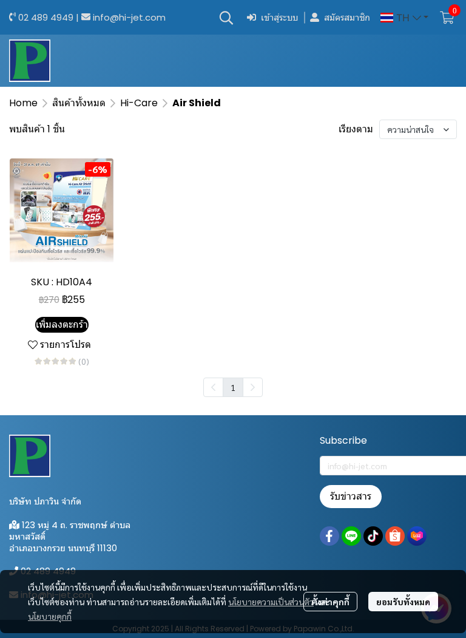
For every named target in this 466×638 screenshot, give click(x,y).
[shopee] (395, 536)
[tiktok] (373, 536)
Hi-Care (139, 103)
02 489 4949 (45, 17)
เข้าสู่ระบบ (279, 17)
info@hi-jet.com (129, 17)
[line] (351, 536)
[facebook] (329, 536)
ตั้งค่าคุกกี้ (330, 601)
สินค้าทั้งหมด (79, 103)
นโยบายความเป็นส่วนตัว (271, 601)
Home (23, 103)
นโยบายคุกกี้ (50, 616)
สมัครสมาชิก (347, 17)
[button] (226, 17)
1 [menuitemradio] (233, 387)
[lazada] (417, 536)
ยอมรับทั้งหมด (403, 601)
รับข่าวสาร (350, 496)
